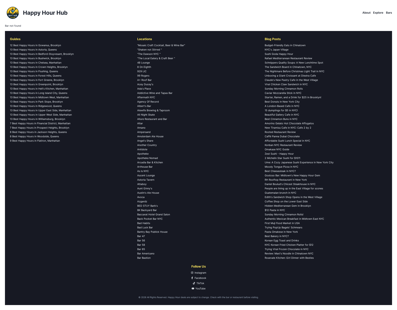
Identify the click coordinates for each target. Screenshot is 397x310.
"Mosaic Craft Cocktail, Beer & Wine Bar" (161, 45)
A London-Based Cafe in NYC (282, 106)
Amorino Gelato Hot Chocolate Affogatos (289, 123)
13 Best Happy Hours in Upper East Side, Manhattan (40, 110)
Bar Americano (145, 253)
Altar (140, 123)
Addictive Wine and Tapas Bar (154, 93)
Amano (141, 127)
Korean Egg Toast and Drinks (282, 240)
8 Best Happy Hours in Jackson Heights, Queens (38, 132)
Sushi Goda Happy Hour (279, 53)
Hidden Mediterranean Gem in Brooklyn (288, 205)
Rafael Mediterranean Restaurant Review (288, 58)
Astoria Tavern (145, 179)
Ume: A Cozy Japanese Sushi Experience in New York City (299, 162)
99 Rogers (143, 75)
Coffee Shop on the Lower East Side (286, 201)
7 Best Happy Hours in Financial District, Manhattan (40, 123)
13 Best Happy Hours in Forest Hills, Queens (35, 75)
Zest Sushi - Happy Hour (279, 153)
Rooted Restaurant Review (280, 132)
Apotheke (143, 153)
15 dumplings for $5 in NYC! (281, 110)
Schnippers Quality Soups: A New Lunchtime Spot (294, 62)
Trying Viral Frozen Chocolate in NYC (287, 249)
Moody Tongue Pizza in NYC (281, 166)
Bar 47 (141, 236)
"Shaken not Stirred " (149, 49)
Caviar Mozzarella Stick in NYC (283, 93)
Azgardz (142, 201)
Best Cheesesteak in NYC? (280, 171)
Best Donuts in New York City (282, 101)
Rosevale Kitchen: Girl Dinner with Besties (289, 257)
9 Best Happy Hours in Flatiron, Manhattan (35, 140)
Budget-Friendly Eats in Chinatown (285, 45)
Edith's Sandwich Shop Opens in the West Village (293, 197)
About (366, 12)
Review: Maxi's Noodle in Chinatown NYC (289, 253)
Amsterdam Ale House (150, 136)
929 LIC (142, 71)
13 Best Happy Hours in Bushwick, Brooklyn (35, 58)
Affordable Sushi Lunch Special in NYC (287, 140)
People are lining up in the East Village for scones (294, 188)
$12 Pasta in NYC (275, 210)
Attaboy (142, 184)
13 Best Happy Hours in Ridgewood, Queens (36, 106)
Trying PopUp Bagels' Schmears (283, 227)
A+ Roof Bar (144, 79)
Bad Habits (143, 223)
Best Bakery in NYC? (277, 236)
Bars (389, 12)
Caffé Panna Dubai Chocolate (282, 136)
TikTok (200, 283)
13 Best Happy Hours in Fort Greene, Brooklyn (37, 79)
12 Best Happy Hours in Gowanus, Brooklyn (35, 45)
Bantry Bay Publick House (152, 231)
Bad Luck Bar (145, 227)
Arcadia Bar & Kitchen (150, 162)
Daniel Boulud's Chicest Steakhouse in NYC (290, 184)
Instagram (200, 272)
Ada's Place (144, 88)
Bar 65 (141, 249)
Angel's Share (145, 140)
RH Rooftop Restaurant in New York (286, 179)
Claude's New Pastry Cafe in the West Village (291, 79)
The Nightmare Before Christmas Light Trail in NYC (294, 71)
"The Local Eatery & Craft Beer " (156, 58)
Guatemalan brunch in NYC (280, 192)
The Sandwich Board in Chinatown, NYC (288, 66)
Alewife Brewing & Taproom (153, 110)
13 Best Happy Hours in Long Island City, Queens (38, 93)
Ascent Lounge (146, 175)
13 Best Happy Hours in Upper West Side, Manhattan (41, 114)
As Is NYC (143, 171)
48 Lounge (143, 62)
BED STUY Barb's (147, 205)
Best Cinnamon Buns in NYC (281, 119)
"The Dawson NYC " (149, 53)
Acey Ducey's (145, 84)
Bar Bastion (144, 257)
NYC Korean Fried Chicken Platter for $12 (289, 244)
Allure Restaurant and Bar (152, 119)
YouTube (200, 288)
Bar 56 (141, 240)
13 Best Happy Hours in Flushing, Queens (34, 71)
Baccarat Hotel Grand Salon (153, 214)
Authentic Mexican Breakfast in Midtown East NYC (294, 218)
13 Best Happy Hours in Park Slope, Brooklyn (36, 101)
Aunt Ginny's (144, 188)
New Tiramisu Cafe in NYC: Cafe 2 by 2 (288, 127)
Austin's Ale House (148, 192)
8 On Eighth (144, 66)
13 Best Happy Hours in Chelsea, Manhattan (35, 62)
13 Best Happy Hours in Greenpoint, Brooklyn (36, 84)
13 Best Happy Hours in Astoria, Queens (33, 49)
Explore (378, 12)
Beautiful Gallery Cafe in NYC (282, 114)
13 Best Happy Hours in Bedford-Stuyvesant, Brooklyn (42, 53)
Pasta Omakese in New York (281, 231)
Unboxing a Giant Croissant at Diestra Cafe (290, 75)
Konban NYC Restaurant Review (283, 145)
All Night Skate (146, 114)
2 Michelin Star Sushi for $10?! (282, 158)
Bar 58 (141, 244)
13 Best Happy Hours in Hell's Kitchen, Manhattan (39, 88)
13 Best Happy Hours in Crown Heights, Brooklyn (39, 66)
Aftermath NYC (146, 97)
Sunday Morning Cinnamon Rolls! (284, 214)
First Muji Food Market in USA (282, 223)
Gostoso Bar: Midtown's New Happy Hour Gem (292, 175)
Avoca (141, 197)
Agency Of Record (148, 101)
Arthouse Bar (145, 166)
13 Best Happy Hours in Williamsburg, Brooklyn (37, 119)
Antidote (142, 149)
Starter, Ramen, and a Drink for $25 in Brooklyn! (293, 97)
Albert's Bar (144, 106)
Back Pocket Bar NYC (150, 218)
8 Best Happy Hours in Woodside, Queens (34, 136)
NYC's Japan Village (276, 49)
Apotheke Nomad (147, 158)
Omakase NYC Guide (277, 149)
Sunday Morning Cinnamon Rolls (284, 88)
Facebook (200, 277)
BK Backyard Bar (147, 210)
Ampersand (144, 132)
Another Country (147, 145)
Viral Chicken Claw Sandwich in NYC (286, 84)
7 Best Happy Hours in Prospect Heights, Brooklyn (39, 127)
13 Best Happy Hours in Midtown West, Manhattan (39, 97)
